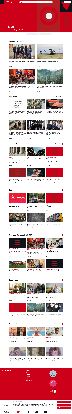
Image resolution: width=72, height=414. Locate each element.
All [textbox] (28, 34)
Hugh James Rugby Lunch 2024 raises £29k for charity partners (35, 271)
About (27, 370)
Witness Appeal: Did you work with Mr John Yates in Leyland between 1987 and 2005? (35, 340)
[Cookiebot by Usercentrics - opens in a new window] (6, 412)
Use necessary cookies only (64, 407)
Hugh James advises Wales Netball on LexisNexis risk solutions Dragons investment (17, 226)
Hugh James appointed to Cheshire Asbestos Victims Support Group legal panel (17, 251)
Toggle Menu (2, 2)
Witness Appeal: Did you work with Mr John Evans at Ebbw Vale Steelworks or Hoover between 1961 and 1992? (17, 359)
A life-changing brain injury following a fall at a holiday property (17, 295)
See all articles (58, 96)
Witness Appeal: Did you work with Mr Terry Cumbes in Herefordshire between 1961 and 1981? (54, 340)
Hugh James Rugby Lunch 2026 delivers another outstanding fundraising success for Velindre (19, 87)
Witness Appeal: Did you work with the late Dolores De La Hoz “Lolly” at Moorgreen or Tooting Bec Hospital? (54, 359)
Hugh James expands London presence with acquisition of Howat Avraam (22, 62)
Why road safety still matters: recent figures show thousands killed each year (35, 181)
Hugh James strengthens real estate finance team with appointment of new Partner (54, 133)
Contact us (29, 376)
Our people (29, 380)
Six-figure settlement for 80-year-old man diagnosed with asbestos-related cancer (54, 296)
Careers (28, 374)
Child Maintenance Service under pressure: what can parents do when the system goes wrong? (54, 160)
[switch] (28, 412)
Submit (21, 2)
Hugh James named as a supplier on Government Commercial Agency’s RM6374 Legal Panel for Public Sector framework (17, 113)
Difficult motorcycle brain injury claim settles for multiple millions (17, 315)
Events (28, 378)
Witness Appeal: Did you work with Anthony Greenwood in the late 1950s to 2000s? (36, 359)
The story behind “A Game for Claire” (17, 270)
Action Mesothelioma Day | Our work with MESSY (54, 271)
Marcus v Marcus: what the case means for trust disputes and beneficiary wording (53, 181)
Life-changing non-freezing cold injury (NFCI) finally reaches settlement (35, 315)
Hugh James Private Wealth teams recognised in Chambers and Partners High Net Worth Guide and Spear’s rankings (17, 134)
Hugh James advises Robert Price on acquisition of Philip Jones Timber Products (35, 206)
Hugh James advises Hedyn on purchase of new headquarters (53, 225)
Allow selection (63, 404)
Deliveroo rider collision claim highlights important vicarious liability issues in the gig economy (35, 296)
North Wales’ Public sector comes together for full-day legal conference (54, 112)
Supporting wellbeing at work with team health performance (53, 250)
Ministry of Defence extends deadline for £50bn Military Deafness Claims (49, 87)
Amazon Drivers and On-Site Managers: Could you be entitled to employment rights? (17, 181)
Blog (27, 372)
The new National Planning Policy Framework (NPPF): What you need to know (35, 160)
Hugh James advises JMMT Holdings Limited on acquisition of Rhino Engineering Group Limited (35, 226)
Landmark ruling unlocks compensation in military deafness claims (48, 62)
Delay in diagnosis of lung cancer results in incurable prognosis (53, 315)
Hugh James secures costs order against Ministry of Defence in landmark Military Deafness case (34, 112)
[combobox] (32, 34)
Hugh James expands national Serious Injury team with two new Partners (36, 133)
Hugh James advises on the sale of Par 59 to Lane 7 (54, 205)
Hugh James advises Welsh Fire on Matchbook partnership (16, 205)
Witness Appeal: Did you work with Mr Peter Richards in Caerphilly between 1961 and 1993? (17, 340)
